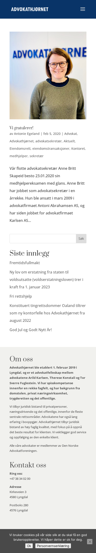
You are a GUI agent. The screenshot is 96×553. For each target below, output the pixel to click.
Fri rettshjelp (21, 296)
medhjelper (19, 156)
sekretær (37, 156)
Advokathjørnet (22, 141)
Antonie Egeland (27, 133)
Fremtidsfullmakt (25, 262)
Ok (29, 546)
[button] (82, 12)
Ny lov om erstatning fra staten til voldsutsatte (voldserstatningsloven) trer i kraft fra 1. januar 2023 (46, 280)
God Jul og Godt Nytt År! (31, 329)
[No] (90, 541)
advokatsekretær (48, 141)
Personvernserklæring (53, 546)
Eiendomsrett (20, 148)
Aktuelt (69, 141)
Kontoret (78, 148)
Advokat (70, 133)
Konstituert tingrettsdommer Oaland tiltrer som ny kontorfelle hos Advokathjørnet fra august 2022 (48, 313)
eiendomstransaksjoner (50, 148)
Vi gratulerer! (21, 128)
